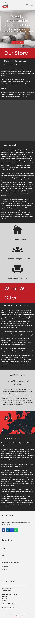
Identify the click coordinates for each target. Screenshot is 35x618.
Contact (4, 570)
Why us (4, 555)
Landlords (5, 566)
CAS (22, 616)
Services (4, 559)
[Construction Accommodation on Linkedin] (8, 530)
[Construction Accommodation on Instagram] (12, 530)
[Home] (5, 5)
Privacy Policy (15, 616)
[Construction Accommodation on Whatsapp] (16, 530)
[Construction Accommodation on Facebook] (3, 530)
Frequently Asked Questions (10, 562)
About (4, 552)
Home (3, 548)
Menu (31, 5)
